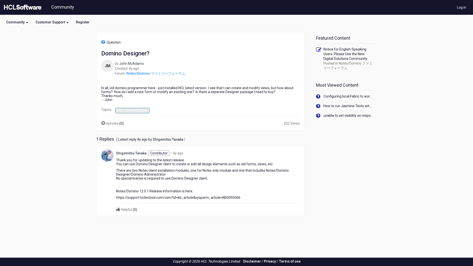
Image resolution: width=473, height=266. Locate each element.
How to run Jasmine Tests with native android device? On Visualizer (348, 106)
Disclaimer (252, 261)
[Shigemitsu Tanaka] (107, 155)
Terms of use (290, 261)
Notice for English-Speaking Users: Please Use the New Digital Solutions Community (345, 54)
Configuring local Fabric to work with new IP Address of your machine (348, 96)
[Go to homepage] (21, 7)
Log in (461, 7)
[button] (17, 22)
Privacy (270, 261)
